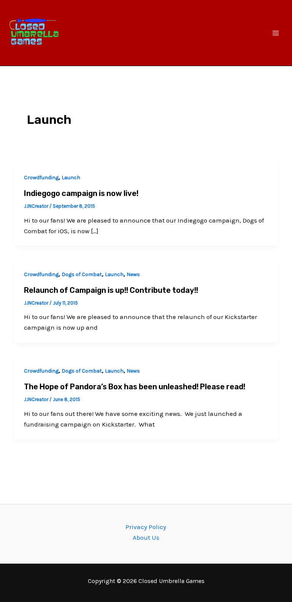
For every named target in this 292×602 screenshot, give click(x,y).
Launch (71, 177)
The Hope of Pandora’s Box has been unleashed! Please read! (134, 386)
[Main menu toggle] (276, 33)
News (133, 274)
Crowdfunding (41, 177)
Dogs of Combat (82, 274)
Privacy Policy (145, 527)
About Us (146, 537)
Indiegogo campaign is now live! (81, 193)
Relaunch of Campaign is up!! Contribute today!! (111, 290)
